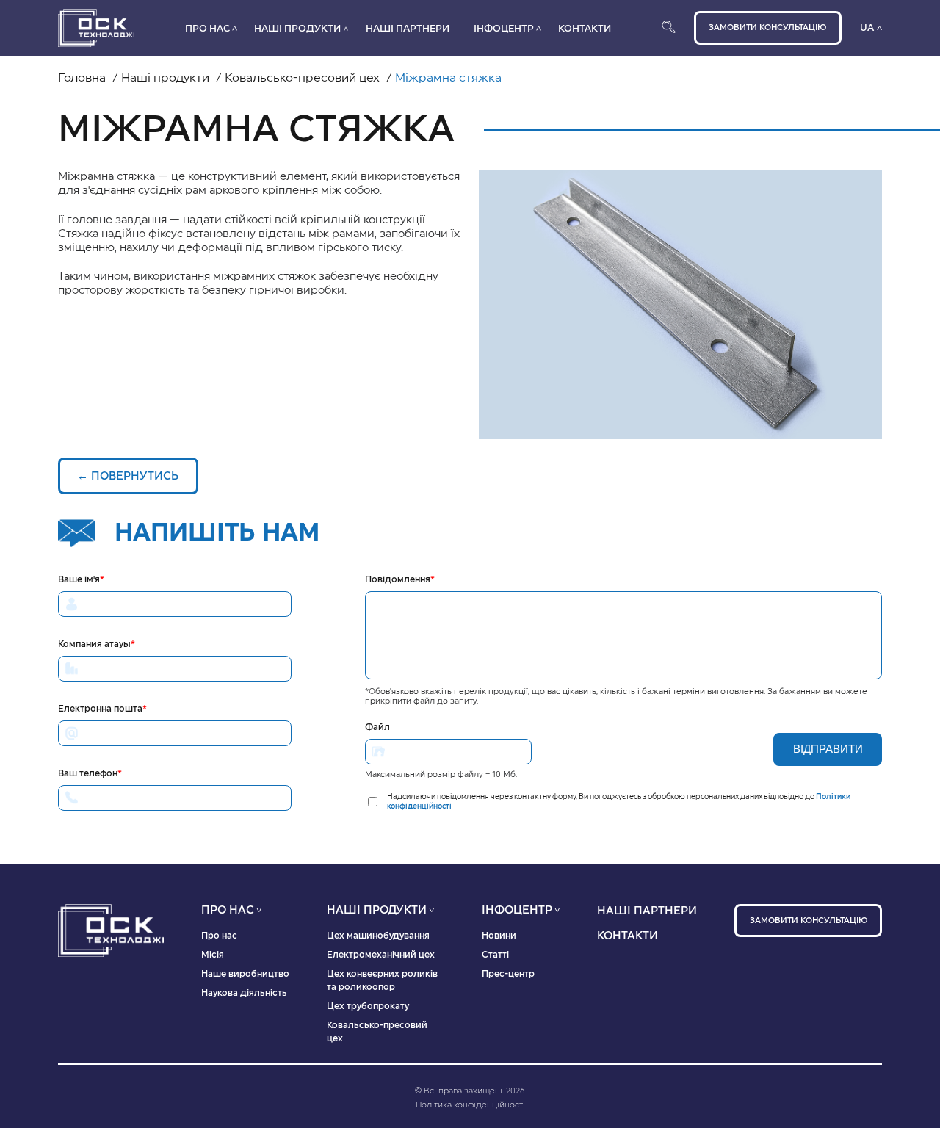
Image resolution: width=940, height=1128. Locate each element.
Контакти (584, 29)
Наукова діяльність (244, 992)
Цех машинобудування (378, 935)
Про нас (207, 29)
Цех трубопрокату (368, 1006)
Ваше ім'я (81, 579)
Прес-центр (508, 973)
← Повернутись (127, 476)
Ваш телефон (90, 773)
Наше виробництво (245, 973)
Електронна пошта (102, 708)
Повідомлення (400, 579)
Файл (377, 727)
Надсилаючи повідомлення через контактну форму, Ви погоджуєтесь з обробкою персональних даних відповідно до (618, 801)
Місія (212, 954)
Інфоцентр (504, 29)
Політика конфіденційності (470, 1105)
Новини (499, 935)
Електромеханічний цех (381, 954)
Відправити (828, 748)
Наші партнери (407, 29)
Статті (495, 954)
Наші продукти (297, 29)
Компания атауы (96, 644)
